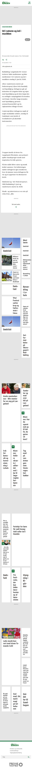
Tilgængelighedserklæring (16, 752)
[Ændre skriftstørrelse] (3, 60)
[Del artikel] (6, 60)
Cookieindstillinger (14, 750)
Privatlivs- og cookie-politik (16, 748)
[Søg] (28, 757)
